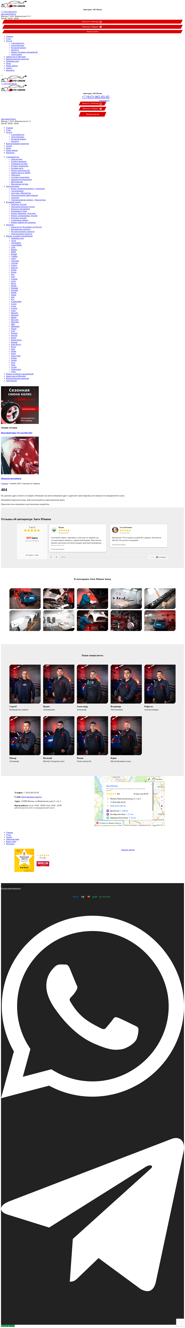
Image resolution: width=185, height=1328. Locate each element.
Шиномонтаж (17, 182)
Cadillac (14, 256)
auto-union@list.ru (8, 14)
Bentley (14, 249)
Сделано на (153, 557)
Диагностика (16, 159)
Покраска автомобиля (20, 209)
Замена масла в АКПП (20, 173)
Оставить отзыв (32, 555)
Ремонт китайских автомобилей (20, 374)
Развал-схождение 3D (20, 170)
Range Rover (16, 340)
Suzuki (14, 360)
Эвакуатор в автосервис (106, 867)
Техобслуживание (18, 161)
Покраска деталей (18, 204)
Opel (13, 331)
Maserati (14, 313)
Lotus (13, 311)
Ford (13, 277)
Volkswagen (16, 369)
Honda (13, 286)
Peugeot (14, 333)
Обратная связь (12, 839)
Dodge (13, 270)
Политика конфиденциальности (11, 888)
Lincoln (14, 308)
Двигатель (15, 175)
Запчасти (15, 50)
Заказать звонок (128, 850)
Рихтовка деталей (18, 218)
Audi (13, 247)
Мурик (61, 527)
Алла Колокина (126, 527)
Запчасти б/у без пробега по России (26, 227)
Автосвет (15, 198)
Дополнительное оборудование (24, 195)
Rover (13, 347)
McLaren (14, 320)
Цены (8, 63)
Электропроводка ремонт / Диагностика (28, 200)
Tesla (13, 365)
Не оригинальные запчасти (22, 231)
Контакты (10, 70)
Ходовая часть (17, 168)
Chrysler (14, 263)
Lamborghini (16, 301)
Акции (9, 68)
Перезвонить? (104, 100)
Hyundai (14, 290)
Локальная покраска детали (23, 207)
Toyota (14, 367)
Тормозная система (19, 164)
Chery (13, 259)
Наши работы (12, 66)
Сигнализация (17, 191)
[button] (51, 557)
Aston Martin (16, 245)
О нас (8, 39)
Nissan (13, 329)
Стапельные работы (19, 220)
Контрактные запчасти (21, 229)
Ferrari (13, 272)
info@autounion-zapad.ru (31, 797)
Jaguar (13, 295)
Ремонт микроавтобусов (106, 863)
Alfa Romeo (16, 243)
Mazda (13, 317)
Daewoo (14, 268)
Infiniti (13, 292)
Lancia (13, 304)
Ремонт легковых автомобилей (24, 52)
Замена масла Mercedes (16, 57)
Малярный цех (79, 865)
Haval (13, 283)
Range (13, 338)
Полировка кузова (19, 211)
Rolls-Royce (16, 344)
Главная (9, 36)
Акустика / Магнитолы (21, 193)
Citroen (14, 265)
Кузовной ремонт (18, 48)
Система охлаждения (20, 177)
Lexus (13, 306)
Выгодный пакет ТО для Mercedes (16, 433)
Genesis (14, 279)
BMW (13, 252)
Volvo (13, 372)
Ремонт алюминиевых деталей (24, 216)
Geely (13, 281)
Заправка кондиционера (21, 179)
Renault (14, 342)
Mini (13, 324)
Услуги (9, 41)
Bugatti (14, 254)
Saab (13, 349)
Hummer (14, 288)
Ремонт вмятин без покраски (23, 222)
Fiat (12, 274)
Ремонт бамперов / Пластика (23, 213)
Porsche (14, 335)
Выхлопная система (19, 184)
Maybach (14, 315)
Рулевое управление (19, 166)
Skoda (13, 351)
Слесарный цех (17, 43)
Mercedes (15, 322)
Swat (13, 363)
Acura (13, 240)
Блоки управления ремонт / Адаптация (28, 188)
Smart (13, 353)
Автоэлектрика (17, 45)
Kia (12, 299)
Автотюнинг (16, 54)
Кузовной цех (79, 860)
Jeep (13, 297)
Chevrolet (15, 261)
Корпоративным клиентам (17, 59)
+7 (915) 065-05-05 (9, 12)
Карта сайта (11, 841)
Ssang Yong (16, 356)
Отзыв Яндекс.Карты (57, 549)
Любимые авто (12, 61)
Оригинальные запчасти (21, 234)
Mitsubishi (15, 326)
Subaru (14, 358)
